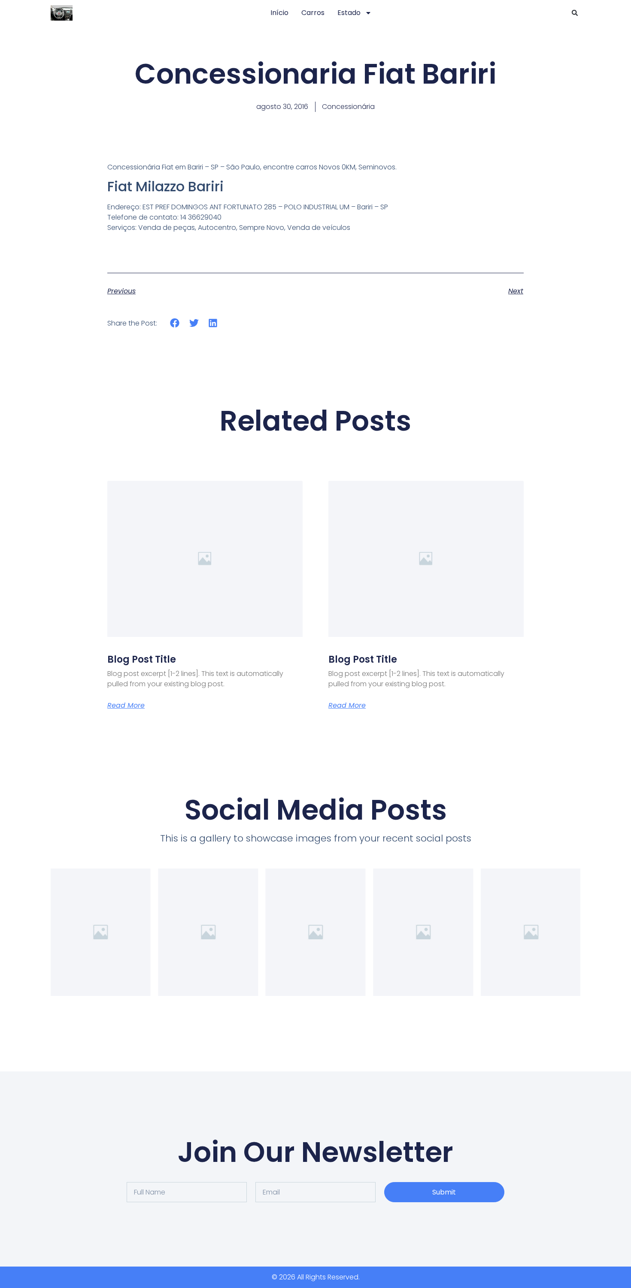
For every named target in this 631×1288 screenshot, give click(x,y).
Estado (349, 13)
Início (279, 13)
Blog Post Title (141, 659)
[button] (574, 12)
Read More (126, 705)
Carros (313, 13)
